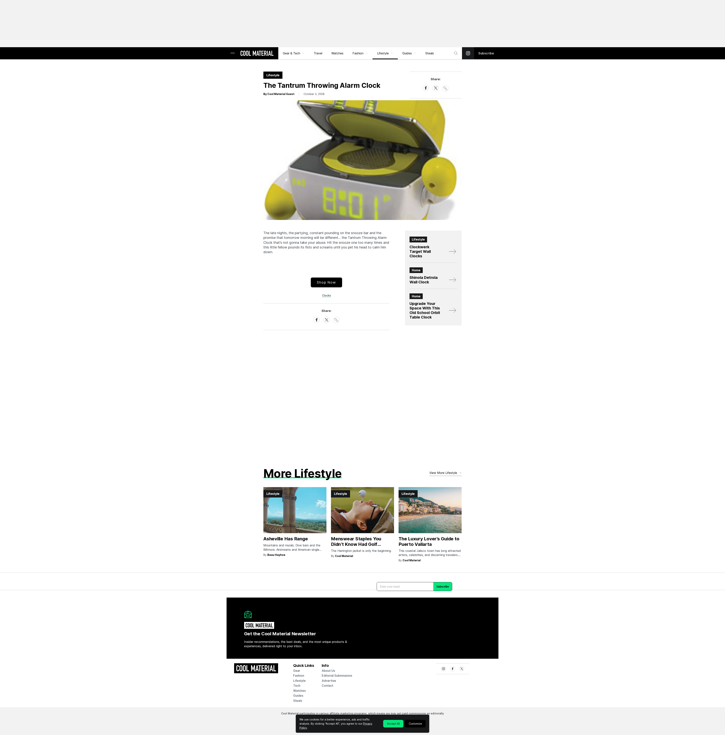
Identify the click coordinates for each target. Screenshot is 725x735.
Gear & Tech (291, 53)
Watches (337, 53)
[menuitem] (293, 53)
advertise (329, 681)
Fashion (357, 53)
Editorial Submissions (337, 675)
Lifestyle (383, 53)
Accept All (393, 723)
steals (429, 53)
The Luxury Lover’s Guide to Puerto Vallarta (429, 541)
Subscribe (486, 53)
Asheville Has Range (285, 538)
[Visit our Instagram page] (468, 53)
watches (299, 691)
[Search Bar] (456, 53)
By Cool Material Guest (278, 94)
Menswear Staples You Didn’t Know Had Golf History (356, 544)
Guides (407, 53)
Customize (415, 723)
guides (298, 695)
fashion (298, 675)
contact (327, 685)
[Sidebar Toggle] (233, 53)
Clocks (326, 295)
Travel (318, 53)
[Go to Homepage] (257, 53)
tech (296, 685)
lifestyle (299, 681)
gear (296, 671)
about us (328, 671)
